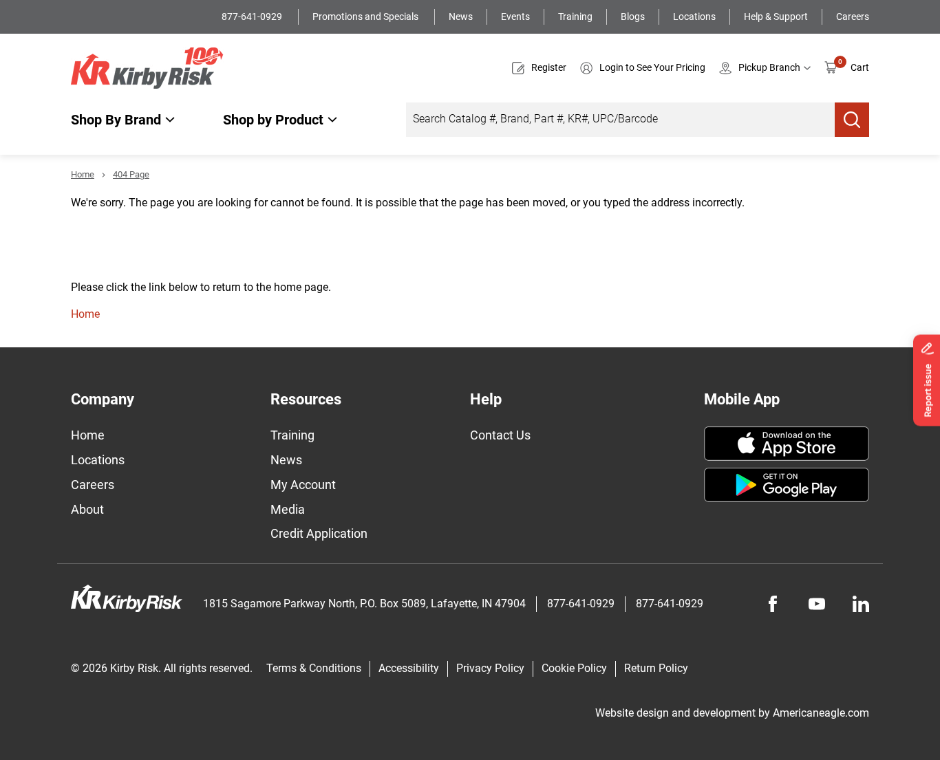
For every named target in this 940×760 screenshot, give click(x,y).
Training (575, 16)
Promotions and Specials (366, 16)
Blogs (633, 16)
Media (287, 509)
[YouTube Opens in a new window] (817, 604)
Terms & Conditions (313, 668)
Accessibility (408, 668)
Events (515, 16)
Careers (852, 16)
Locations (694, 16)
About (87, 509)
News (461, 16)
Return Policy (656, 668)
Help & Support (776, 16)
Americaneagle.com (821, 712)
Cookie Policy (574, 668)
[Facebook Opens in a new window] (773, 604)
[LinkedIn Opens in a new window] (861, 604)
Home (82, 174)
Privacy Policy (490, 668)
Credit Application (318, 533)
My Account (303, 484)
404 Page (131, 174)
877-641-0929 (253, 16)
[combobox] (620, 119)
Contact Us (500, 435)
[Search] (852, 119)
